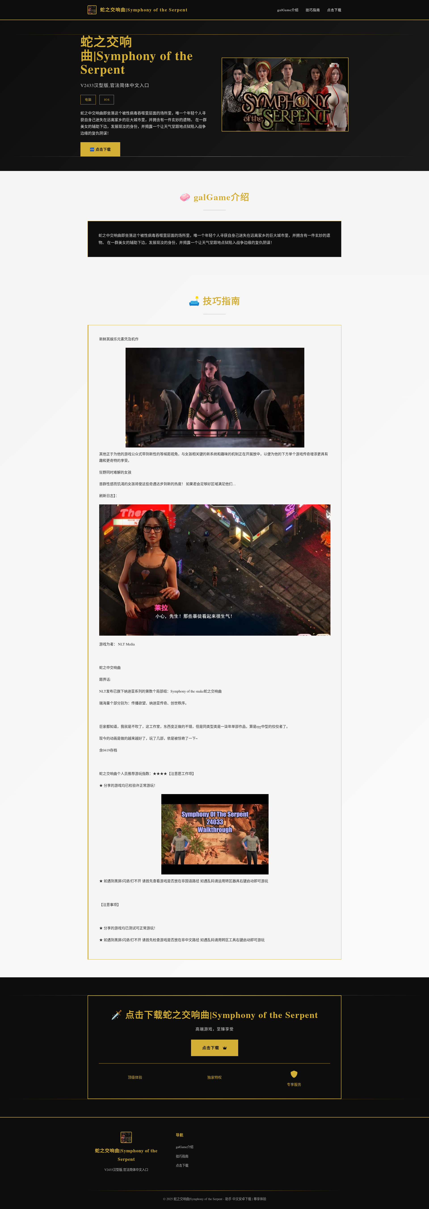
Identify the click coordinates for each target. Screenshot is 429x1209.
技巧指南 (313, 10)
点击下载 (334, 10)
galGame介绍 (288, 10)
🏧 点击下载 (100, 149)
